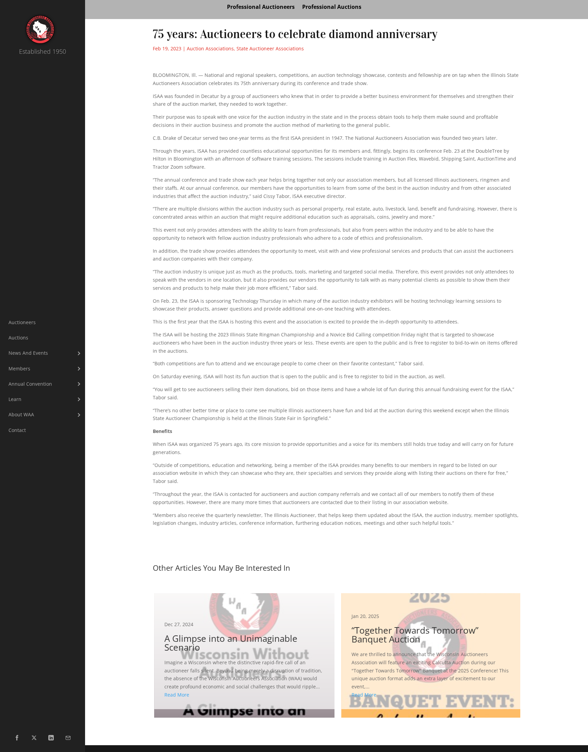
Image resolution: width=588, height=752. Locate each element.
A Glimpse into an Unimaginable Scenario (243, 651)
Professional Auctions (331, 7)
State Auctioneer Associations (270, 48)
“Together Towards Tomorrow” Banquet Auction (430, 651)
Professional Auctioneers (261, 7)
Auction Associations (210, 48)
